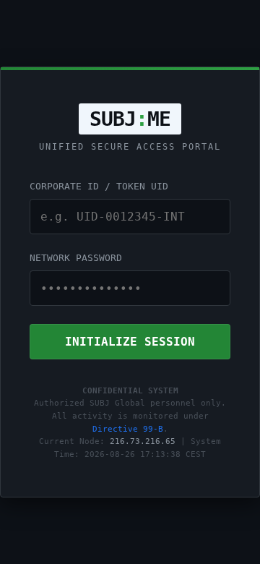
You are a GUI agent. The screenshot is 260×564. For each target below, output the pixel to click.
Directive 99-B (127, 429)
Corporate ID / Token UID (99, 186)
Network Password (76, 257)
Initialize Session (130, 342)
